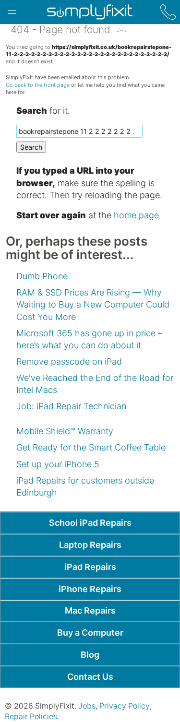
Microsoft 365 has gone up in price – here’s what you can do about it (89, 339)
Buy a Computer (90, 632)
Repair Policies (31, 716)
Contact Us (90, 677)
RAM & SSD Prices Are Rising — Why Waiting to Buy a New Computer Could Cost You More (92, 304)
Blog (90, 655)
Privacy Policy (124, 705)
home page (136, 215)
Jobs (87, 705)
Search (31, 147)
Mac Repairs (90, 610)
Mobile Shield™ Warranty (64, 431)
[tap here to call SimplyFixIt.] (168, 12)
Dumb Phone (42, 276)
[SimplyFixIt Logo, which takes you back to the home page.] (90, 12)
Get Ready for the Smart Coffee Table (91, 447)
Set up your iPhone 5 (57, 464)
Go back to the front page (38, 85)
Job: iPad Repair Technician (71, 406)
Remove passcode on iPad (69, 361)
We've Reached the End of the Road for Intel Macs (94, 384)
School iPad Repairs (90, 523)
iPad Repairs (90, 567)
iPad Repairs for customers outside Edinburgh (85, 486)
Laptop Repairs (90, 545)
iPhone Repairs (90, 589)
